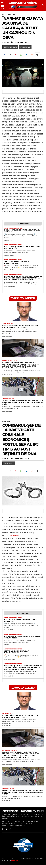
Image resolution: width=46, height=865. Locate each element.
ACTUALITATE (7, 324)
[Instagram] (6, 829)
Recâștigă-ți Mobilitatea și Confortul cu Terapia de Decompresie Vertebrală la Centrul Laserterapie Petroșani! (23, 278)
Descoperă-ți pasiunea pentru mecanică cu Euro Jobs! (22, 247)
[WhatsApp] (21, 54)
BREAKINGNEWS (8, 14)
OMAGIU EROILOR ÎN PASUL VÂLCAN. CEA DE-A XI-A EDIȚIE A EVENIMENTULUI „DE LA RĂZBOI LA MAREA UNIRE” (22, 402)
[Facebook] (4, 54)
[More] (37, 54)
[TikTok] (10, 829)
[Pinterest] (15, 54)
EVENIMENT (25, 47)
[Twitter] (10, 54)
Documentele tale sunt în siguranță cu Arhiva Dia (22, 231)
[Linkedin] (26, 54)
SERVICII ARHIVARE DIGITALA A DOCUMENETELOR (16, 262)
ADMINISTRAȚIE (8, 399)
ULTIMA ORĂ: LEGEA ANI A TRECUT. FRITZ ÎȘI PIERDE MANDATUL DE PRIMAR (20, 326)
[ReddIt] (31, 54)
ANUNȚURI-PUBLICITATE (13, 228)
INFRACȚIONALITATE (9, 360)
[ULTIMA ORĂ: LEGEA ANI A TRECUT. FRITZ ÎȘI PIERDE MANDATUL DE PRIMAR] (23, 311)
